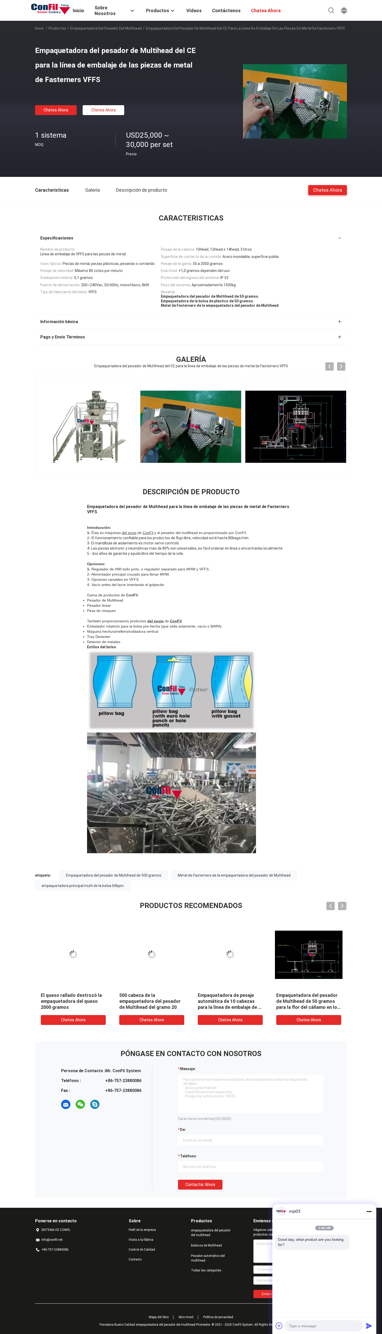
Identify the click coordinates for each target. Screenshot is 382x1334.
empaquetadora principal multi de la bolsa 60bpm (83, 886)
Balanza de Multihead (206, 1245)
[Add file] (279, 1325)
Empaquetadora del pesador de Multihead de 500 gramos (113, 875)
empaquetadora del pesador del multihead (106, 28)
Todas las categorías (206, 1270)
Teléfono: (188, 1156)
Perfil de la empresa (142, 1230)
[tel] (109, 1104)
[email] (65, 1104)
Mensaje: (188, 1069)
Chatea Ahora (56, 110)
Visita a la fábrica (141, 1240)
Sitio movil (186, 1317)
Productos (57, 28)
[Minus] (369, 1211)
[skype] (95, 1104)
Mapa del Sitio (159, 1317)
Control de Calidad (142, 1249)
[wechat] (80, 1104)
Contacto (135, 1259)
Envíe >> (268, 1294)
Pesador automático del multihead (208, 1258)
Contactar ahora (200, 1184)
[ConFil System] (50, 8)
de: (183, 1130)
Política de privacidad (218, 1317)
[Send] (369, 1325)
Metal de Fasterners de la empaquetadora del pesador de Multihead (234, 875)
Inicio (39, 28)
